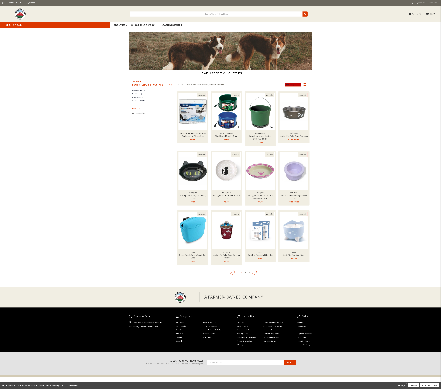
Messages (301, 326)
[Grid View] (305, 84)
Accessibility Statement (246, 337)
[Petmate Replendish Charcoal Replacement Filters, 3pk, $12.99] (193, 111)
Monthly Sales (242, 334)
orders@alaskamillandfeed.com (145, 327)
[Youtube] (139, 332)
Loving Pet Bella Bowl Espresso (294, 136)
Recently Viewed (303, 341)
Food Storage (137, 94)
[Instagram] (135, 332)
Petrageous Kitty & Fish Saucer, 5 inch (226, 197)
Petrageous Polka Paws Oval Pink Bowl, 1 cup (260, 197)
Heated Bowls (137, 97)
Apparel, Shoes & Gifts (212, 330)
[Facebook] (130, 332)
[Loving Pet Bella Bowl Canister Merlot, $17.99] (226, 230)
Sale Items (207, 337)
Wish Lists (416, 14)
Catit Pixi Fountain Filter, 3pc (260, 255)
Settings (401, 385)
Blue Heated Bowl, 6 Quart (226, 136)
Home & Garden (209, 322)
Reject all (413, 385)
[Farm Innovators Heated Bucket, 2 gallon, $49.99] (260, 111)
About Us (120, 25)
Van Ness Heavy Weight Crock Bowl (294, 197)
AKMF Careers (242, 326)
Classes (179, 337)
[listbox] (293, 84)
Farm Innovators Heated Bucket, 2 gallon (260, 137)
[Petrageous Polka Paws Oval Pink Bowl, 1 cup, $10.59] (260, 170)
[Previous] (232, 272)
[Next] (254, 272)
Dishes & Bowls (138, 91)
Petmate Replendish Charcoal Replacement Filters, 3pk (193, 134)
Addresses (301, 330)
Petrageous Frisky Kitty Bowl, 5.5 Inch (193, 197)
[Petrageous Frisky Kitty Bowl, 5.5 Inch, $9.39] (193, 170)
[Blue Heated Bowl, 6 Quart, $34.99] (226, 111)
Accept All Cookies (430, 385)
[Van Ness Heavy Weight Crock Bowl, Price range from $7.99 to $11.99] (294, 170)
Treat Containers (138, 100)
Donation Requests (271, 330)
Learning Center (171, 25)
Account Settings (304, 345)
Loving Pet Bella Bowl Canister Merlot (226, 256)
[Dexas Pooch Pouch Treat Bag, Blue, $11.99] (193, 230)
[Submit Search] (305, 14)
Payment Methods (304, 334)
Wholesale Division (143, 25)
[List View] (309, 84)
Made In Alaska (209, 334)
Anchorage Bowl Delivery (273, 326)
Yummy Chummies (244, 341)
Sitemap (240, 345)
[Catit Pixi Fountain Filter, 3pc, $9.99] (260, 230)
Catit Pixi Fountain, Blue (293, 255)
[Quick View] (204, 95)
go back (136, 81)
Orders (300, 322)
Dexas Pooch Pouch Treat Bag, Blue (193, 256)
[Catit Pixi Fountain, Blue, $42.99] (294, 230)
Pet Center (180, 322)
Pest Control (181, 330)
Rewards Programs (271, 334)
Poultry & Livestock (211, 326)
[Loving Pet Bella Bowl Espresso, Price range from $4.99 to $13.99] (294, 111)
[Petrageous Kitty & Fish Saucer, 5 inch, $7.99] (226, 170)
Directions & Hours (244, 330)
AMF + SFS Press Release (273, 322)
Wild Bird (179, 334)
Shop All (179, 341)
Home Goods (181, 326)
